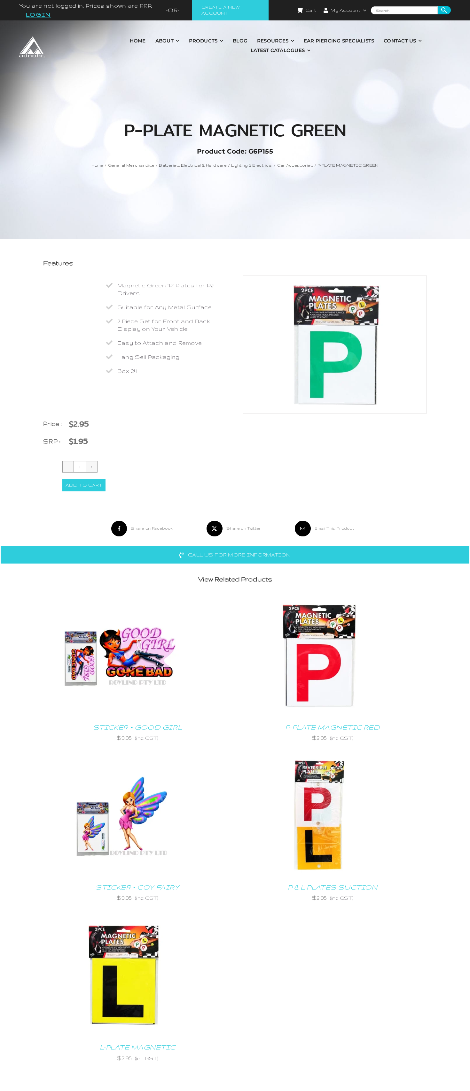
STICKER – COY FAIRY (137, 887)
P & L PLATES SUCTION (333, 887)
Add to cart (84, 485)
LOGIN (38, 14)
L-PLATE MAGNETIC (138, 1047)
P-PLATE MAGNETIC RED (332, 727)
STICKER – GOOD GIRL (137, 727)
